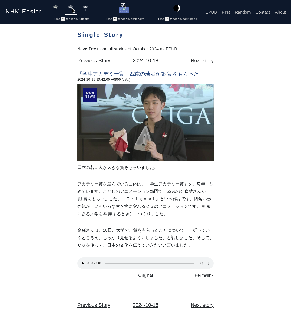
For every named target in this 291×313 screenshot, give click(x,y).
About (280, 12)
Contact (262, 12)
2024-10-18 (145, 60)
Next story (202, 60)
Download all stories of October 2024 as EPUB (133, 49)
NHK (24, 10)
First (226, 12)
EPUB (211, 12)
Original (145, 275)
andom (243, 12)
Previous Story (93, 60)
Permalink (204, 275)
